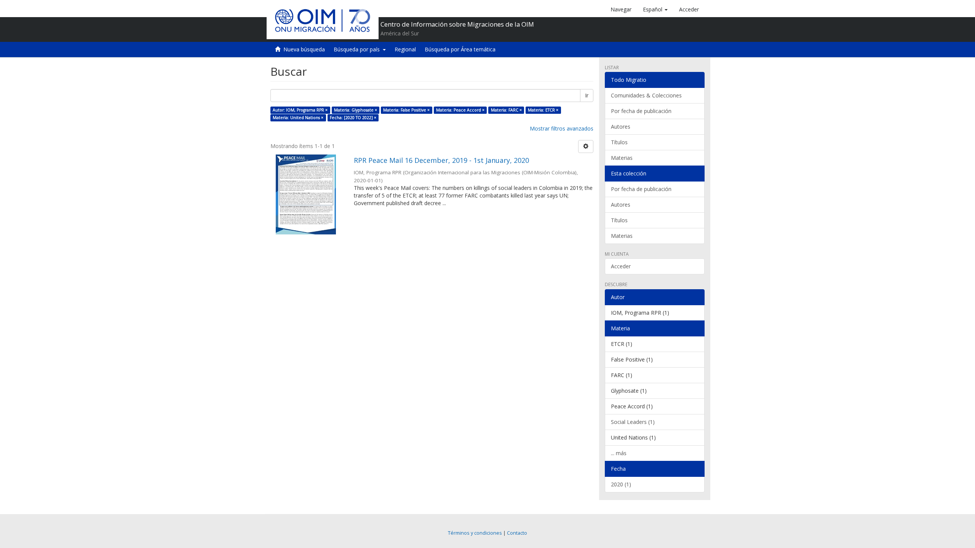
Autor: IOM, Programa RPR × (300, 110)
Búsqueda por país (358, 49)
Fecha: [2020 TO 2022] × (353, 117)
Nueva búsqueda (304, 49)
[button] (655, 9)
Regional (405, 49)
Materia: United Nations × (298, 117)
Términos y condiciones (475, 533)
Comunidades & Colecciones (646, 95)
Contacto (517, 533)
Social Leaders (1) (633, 421)
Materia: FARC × (506, 110)
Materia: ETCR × (543, 110)
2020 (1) (621, 484)
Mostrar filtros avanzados (561, 128)
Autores (620, 126)
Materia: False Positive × (406, 110)
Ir (586, 95)
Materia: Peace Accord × (460, 110)
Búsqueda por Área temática (460, 49)
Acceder (621, 266)
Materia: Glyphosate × (355, 110)
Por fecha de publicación (641, 111)
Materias (622, 157)
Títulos (619, 142)
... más (619, 453)
